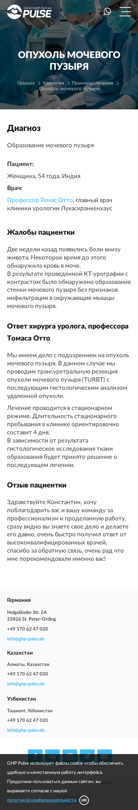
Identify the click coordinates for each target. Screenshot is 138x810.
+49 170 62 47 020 (27, 629)
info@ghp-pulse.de (26, 639)
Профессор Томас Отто (40, 200)
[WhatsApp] (107, 11)
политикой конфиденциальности (41, 800)
